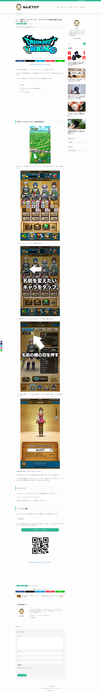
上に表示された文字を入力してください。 (25, 667)
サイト (18, 660)
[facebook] (77, 0)
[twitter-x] (78, 0)
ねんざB (22, 616)
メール (18, 655)
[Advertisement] (40, 106)
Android (18, 23)
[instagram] (80, 0)
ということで (24, 90)
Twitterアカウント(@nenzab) (40, 529)
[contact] (83, 0)
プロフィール (51, 688)
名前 (18, 651)
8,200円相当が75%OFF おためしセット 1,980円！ (39, 64)
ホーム (41, 688)
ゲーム (25, 23)
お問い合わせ (45, 688)
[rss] (82, 0)
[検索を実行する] (84, 44)
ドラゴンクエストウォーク (34, 585)
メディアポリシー (58, 688)
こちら (49, 615)
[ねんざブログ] (27, 7)
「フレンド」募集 (25, 92)
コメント (19, 636)
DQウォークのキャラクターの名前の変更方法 (31, 88)
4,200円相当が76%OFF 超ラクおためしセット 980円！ (39, 562)
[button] (20, 61)
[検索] (85, 0)
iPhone (22, 23)
